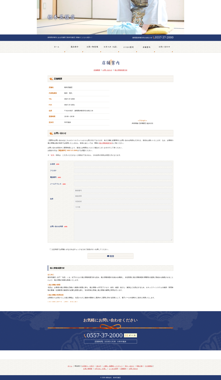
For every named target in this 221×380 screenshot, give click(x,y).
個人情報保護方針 (121, 70)
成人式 (98, 366)
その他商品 (148, 366)
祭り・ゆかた (129, 366)
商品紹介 (75, 47)
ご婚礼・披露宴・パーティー (113, 366)
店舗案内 (146, 47)
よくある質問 (128, 47)
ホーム (57, 47)
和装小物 (139, 366)
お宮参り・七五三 (88, 366)
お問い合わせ (164, 47)
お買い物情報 (93, 47)
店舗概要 (97, 70)
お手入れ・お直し (110, 47)
